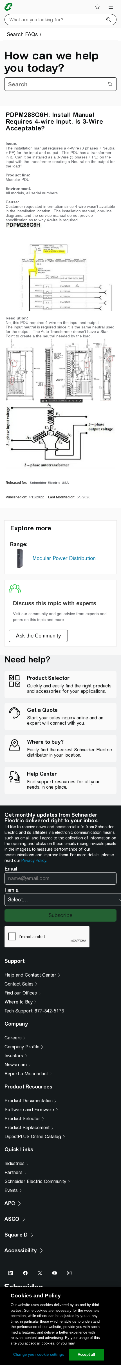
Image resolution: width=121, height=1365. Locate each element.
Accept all (86, 1354)
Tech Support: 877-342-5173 (34, 1011)
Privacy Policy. (34, 860)
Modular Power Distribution (64, 558)
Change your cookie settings (38, 1354)
